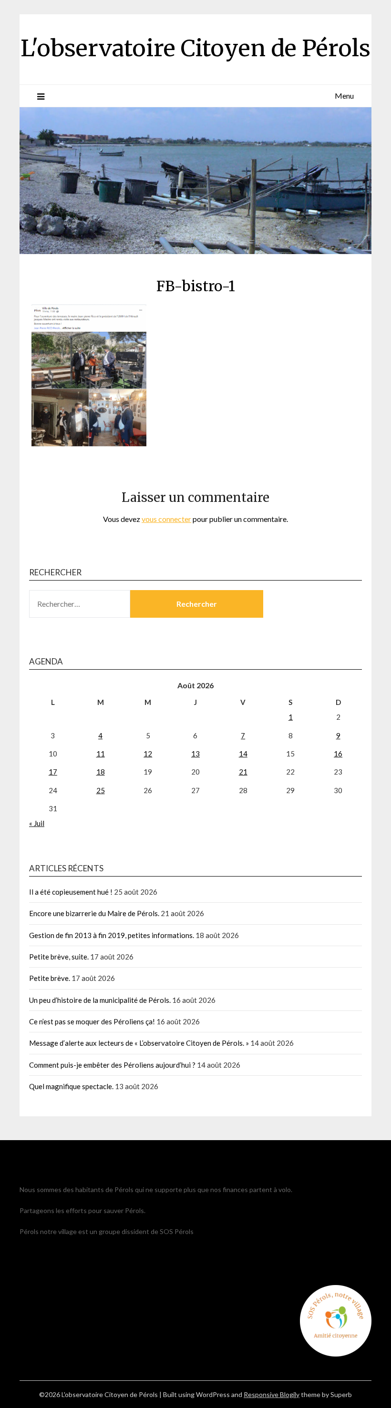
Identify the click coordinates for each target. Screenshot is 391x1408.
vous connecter (166, 518)
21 (243, 771)
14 (243, 753)
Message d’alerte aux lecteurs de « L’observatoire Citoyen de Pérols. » (139, 1043)
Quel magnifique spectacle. (71, 1086)
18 (100, 771)
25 (100, 790)
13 (195, 753)
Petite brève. (49, 978)
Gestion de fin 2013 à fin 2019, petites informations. (111, 935)
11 (100, 753)
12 (148, 753)
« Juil (36, 823)
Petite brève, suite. (59, 956)
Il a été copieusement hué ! (71, 892)
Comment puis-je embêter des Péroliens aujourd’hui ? (112, 1065)
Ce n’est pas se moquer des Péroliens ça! (92, 1021)
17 (53, 771)
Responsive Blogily (271, 1394)
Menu (344, 95)
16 (338, 753)
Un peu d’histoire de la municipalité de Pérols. (100, 1000)
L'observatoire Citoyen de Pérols (195, 48)
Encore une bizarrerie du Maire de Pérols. (94, 913)
